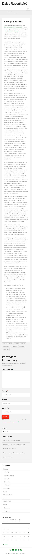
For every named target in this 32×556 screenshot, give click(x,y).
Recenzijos (7, 472)
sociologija (14, 346)
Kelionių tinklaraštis (8, 494)
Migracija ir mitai (8, 457)
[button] (28, 9)
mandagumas (6, 346)
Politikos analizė (7, 501)
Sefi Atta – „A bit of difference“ (11, 440)
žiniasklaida (6, 349)
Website (5, 408)
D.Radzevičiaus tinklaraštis (12, 31)
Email (5, 399)
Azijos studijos (6, 488)
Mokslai (5, 498)
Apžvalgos (5, 468)
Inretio (18, 553)
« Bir (3, 544)
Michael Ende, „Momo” (9, 448)
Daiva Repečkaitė (14, 3)
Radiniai (5, 504)
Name (5, 391)
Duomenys (7, 507)
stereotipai (21, 346)
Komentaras (8, 369)
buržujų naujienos (7, 343)
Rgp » (6, 544)
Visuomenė (7, 481)
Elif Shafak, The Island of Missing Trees (14, 444)
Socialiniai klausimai (9, 475)
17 (28, 532)
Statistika (6, 478)
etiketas (23, 343)
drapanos (16, 343)
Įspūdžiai (5, 491)
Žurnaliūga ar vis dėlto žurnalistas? (13, 27)
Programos (7, 511)
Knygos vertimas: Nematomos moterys (14, 453)
